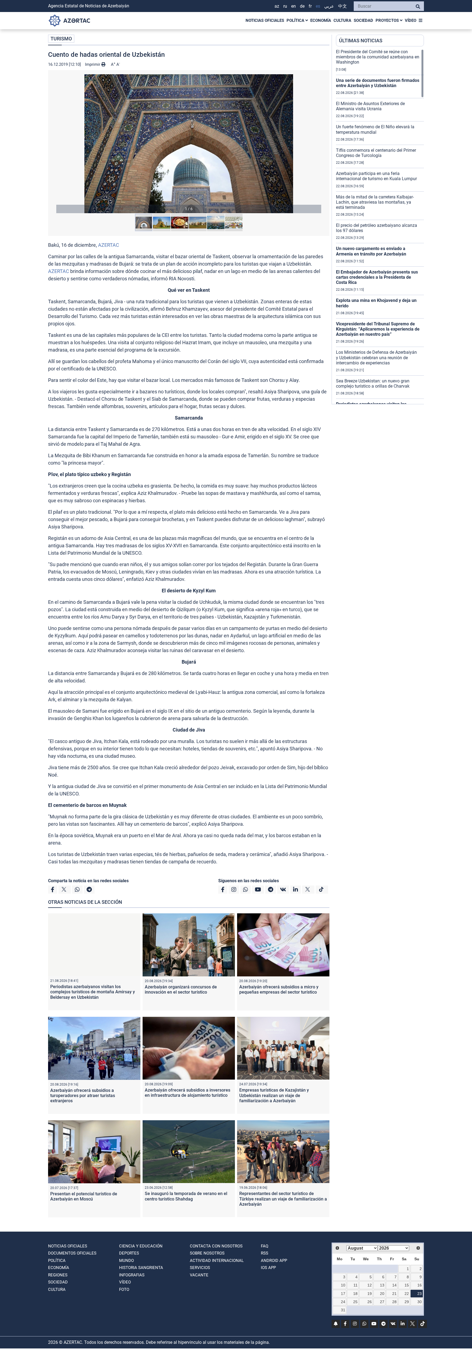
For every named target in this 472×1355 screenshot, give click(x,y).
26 (369, 1302)
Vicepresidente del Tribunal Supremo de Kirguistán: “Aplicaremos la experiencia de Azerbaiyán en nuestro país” (378, 329)
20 (382, 1293)
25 (355, 1302)
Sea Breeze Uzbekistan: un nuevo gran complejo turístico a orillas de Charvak (372, 383)
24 (343, 1302)
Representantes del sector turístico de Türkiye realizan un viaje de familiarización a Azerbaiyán (283, 1199)
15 (407, 1285)
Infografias (131, 1275)
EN (293, 6)
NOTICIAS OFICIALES (265, 20)
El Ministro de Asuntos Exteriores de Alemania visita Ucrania (370, 106)
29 (407, 1302)
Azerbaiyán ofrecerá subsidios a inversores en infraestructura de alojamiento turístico (187, 1092)
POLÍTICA (296, 20)
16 (419, 1285)
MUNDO (126, 1260)
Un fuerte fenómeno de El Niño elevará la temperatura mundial (375, 129)
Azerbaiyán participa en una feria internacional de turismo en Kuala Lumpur (376, 176)
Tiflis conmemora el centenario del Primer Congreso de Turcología (376, 153)
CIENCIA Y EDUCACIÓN (141, 1246)
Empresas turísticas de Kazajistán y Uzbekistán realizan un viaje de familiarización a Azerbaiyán (274, 1095)
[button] (188, 143)
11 (355, 1285)
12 (369, 1285)
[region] (380, 226)
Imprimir (93, 64)
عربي (329, 6)
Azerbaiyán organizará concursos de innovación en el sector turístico (181, 989)
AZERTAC (108, 245)
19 (369, 1293)
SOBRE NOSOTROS (207, 1253)
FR (310, 6)
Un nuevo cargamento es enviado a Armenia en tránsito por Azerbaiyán (371, 251)
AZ (277, 6)
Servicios (200, 1267)
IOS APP (268, 1267)
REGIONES (57, 1275)
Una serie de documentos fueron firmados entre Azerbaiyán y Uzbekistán (377, 83)
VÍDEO (410, 20)
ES (318, 6)
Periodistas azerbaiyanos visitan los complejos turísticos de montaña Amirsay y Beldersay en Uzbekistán (92, 992)
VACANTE (199, 1275)
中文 (342, 6)
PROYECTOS (388, 20)
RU (285, 6)
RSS (264, 1253)
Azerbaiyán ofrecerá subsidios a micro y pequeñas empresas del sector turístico (278, 989)
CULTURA (342, 20)
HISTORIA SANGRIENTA (141, 1267)
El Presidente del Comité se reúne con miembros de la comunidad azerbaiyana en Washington (377, 57)
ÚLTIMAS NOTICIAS (360, 40)
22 (407, 1293)
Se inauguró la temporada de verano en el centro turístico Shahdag (186, 1196)
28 (394, 1302)
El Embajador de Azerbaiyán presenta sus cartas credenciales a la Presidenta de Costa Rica (377, 277)
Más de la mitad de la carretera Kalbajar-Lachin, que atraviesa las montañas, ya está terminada (375, 202)
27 (382, 1302)
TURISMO (61, 38)
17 (343, 1293)
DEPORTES (129, 1253)
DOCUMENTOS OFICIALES (72, 1253)
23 (419, 1293)
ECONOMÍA (320, 20)
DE (302, 6)
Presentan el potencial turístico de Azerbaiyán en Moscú (83, 1196)
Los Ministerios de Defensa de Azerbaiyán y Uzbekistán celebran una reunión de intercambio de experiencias (376, 357)
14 (394, 1285)
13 (382, 1285)
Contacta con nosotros (216, 1246)
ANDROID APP (274, 1260)
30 (419, 1302)
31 (343, 1310)
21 (394, 1293)
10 (343, 1285)
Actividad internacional (217, 1260)
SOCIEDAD (363, 20)
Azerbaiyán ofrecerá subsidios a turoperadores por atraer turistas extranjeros (82, 1095)
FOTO (124, 1289)
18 (355, 1293)
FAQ (264, 1246)
